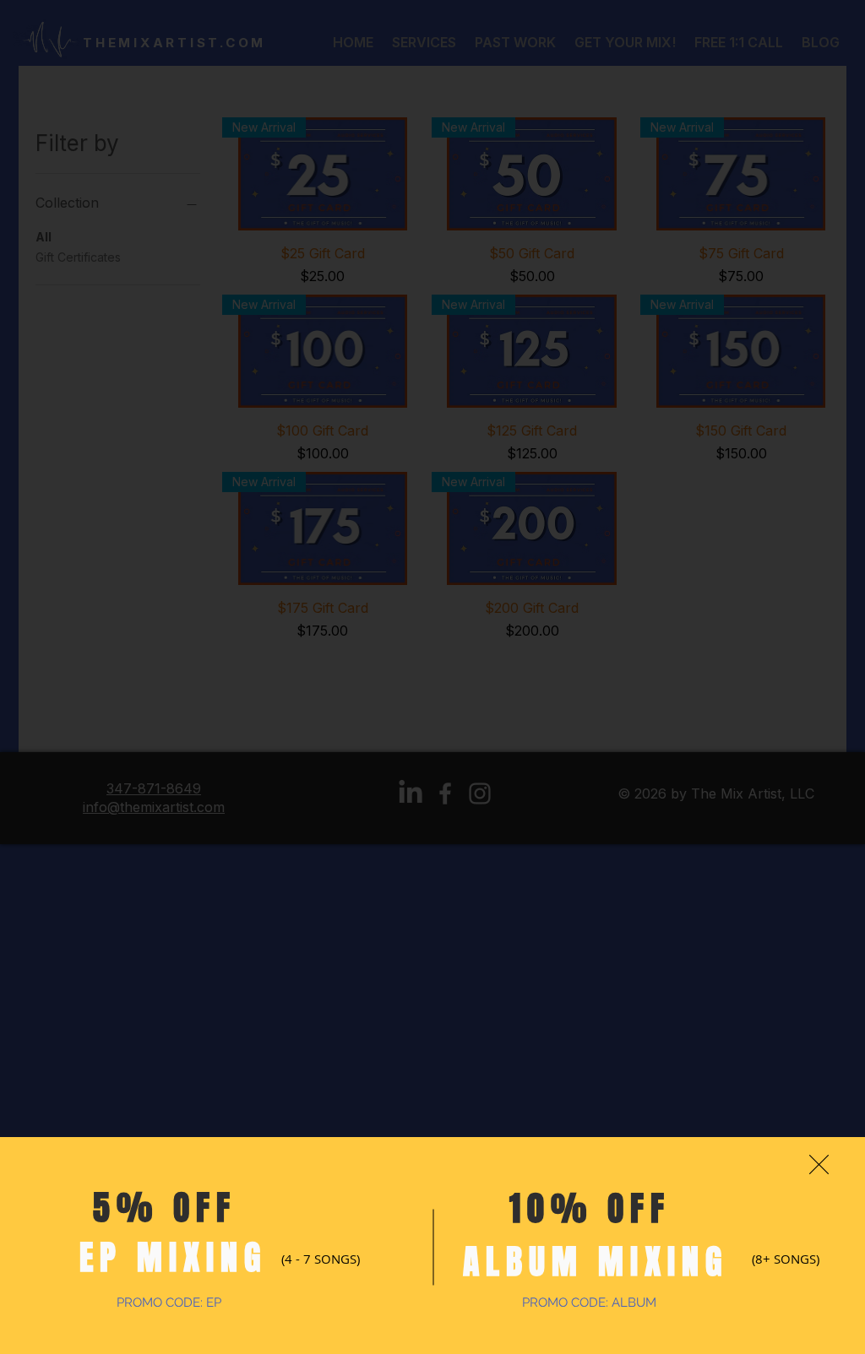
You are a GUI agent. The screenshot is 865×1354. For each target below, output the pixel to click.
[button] (819, 1164)
